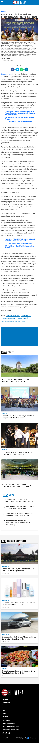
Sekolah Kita (6, 702)
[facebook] (13, 69)
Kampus (3, 11)
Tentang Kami (6, 720)
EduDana (5, 716)
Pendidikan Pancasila (8, 318)
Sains (4, 713)
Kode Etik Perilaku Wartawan (11, 726)
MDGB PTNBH (22, 318)
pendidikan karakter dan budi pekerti (13, 321)
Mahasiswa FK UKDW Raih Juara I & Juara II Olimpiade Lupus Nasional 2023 (20, 240)
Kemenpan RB (26, 315)
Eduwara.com (6, 74)
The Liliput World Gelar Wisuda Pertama (18, 121)
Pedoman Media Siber (9, 723)
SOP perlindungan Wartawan (11, 729)
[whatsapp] (22, 69)
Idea (4, 710)
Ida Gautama (8, 310)
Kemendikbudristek (13, 315)
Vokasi (4, 705)
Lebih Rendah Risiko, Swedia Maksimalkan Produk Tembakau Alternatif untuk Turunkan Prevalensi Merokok (20, 113)
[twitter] (17, 69)
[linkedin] (26, 69)
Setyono (3, 58)
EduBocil (5, 699)
